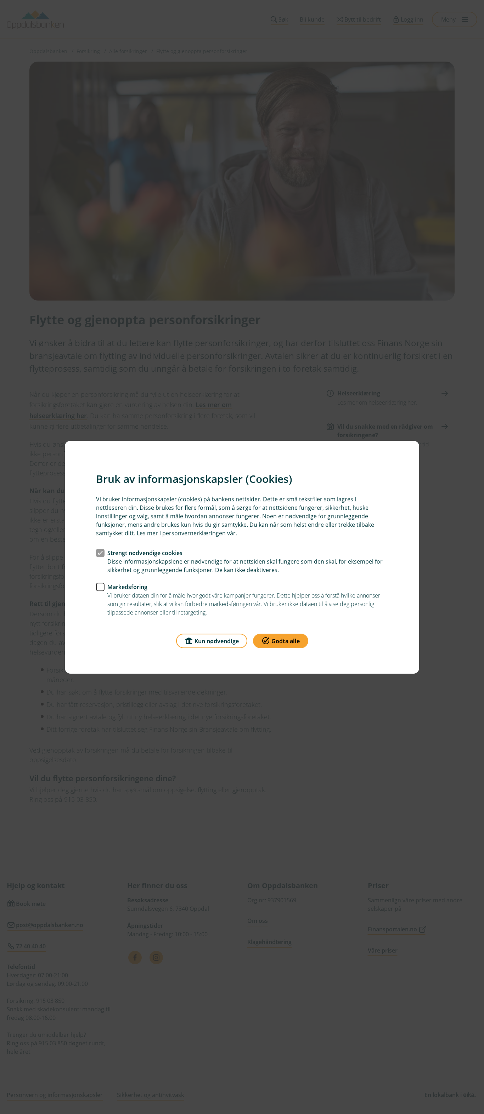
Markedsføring (127, 586)
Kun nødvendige (217, 641)
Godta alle (285, 641)
